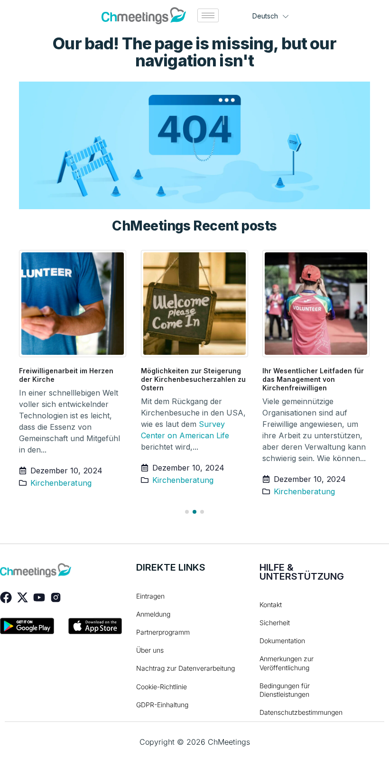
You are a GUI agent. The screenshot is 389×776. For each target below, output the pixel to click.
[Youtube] (39, 597)
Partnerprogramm (163, 632)
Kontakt (270, 604)
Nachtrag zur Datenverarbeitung (185, 668)
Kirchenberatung (61, 483)
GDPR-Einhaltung (162, 705)
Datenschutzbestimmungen (294, 712)
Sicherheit (274, 623)
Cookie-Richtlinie (161, 687)
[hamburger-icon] (208, 15)
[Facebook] (6, 597)
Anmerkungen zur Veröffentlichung (286, 663)
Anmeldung (153, 614)
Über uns (150, 650)
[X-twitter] (22, 597)
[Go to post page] (73, 303)
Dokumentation (282, 641)
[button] (187, 512)
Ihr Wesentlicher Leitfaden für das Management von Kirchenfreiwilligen (313, 379)
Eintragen (150, 596)
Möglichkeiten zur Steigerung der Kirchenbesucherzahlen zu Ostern (193, 379)
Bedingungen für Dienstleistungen (284, 690)
